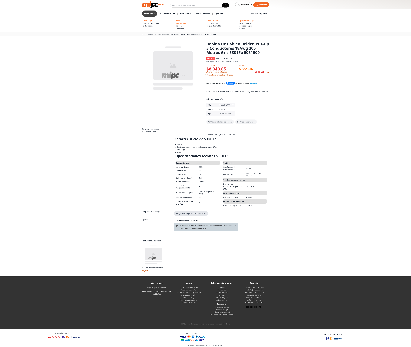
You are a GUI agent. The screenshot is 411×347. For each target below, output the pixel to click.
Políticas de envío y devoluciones (221, 315)
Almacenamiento (222, 292)
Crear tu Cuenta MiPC (188, 295)
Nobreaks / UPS (221, 300)
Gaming (222, 287)
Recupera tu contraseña (188, 300)
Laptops (222, 295)
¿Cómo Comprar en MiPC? (188, 287)
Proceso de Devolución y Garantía (189, 292)
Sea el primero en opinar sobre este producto (222, 62)
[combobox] (199, 5)
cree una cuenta (199, 228)
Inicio (144, 34)
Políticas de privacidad (222, 312)
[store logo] (153, 4)
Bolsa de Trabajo (222, 310)
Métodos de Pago (188, 297)
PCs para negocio (222, 297)
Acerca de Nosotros (222, 307)
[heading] (158, 129)
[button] (173, 67)
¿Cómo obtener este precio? (217, 72)
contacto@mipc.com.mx (254, 290)
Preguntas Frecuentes (189, 290)
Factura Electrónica (189, 303)
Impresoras (222, 290)
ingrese (187, 228)
